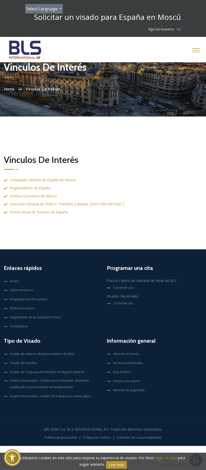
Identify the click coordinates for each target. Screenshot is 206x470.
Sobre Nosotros (21, 290)
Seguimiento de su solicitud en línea (35, 317)
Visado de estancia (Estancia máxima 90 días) (42, 354)
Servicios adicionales (128, 363)
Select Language (42, 9)
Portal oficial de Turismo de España (39, 212)
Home (9, 89)
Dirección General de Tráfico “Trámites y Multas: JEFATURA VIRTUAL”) (67, 204)
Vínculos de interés (126, 381)
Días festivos (122, 372)
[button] (12, 457)
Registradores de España (30, 188)
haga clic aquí (166, 457)
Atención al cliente (126, 354)
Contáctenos (19, 326)
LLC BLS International (81, 429)
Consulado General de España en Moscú (43, 180)
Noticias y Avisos (22, 308)
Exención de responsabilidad (139, 437)
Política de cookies (97, 437)
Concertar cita (123, 287)
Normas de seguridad (128, 390)
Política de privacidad (61, 437)
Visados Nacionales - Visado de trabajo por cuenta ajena (50, 396)
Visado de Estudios (23, 363)
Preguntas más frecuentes (28, 299)
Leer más (116, 464)
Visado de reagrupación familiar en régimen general (47, 372)
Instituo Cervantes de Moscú (33, 196)
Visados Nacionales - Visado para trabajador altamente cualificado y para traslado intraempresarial (49, 383)
